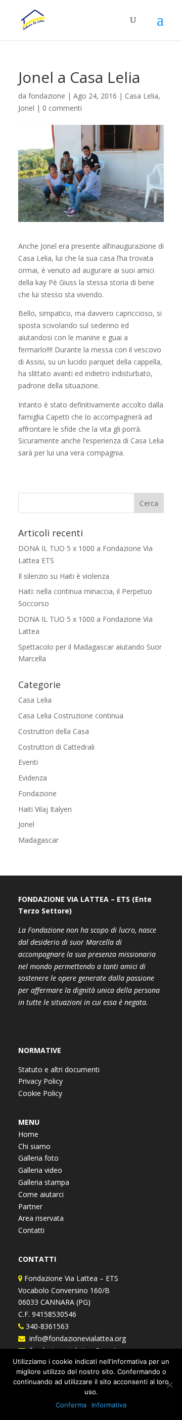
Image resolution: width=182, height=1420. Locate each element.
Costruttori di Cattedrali (56, 747)
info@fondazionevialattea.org (75, 1338)
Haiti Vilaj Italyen (45, 809)
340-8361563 (46, 1326)
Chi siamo (34, 1146)
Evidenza (32, 778)
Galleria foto (38, 1158)
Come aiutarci (41, 1194)
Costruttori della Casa (53, 731)
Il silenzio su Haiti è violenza (63, 576)
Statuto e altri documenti (59, 1069)
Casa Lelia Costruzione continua (70, 715)
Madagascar (38, 840)
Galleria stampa (43, 1182)
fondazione (46, 96)
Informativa (109, 1405)
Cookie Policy (40, 1093)
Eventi (28, 762)
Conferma (71, 1405)
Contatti (31, 1230)
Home (28, 1134)
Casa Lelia (141, 96)
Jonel (26, 108)
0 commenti (62, 108)
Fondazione (37, 793)
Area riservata (41, 1218)
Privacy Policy (40, 1081)
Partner (30, 1206)
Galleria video (40, 1170)
